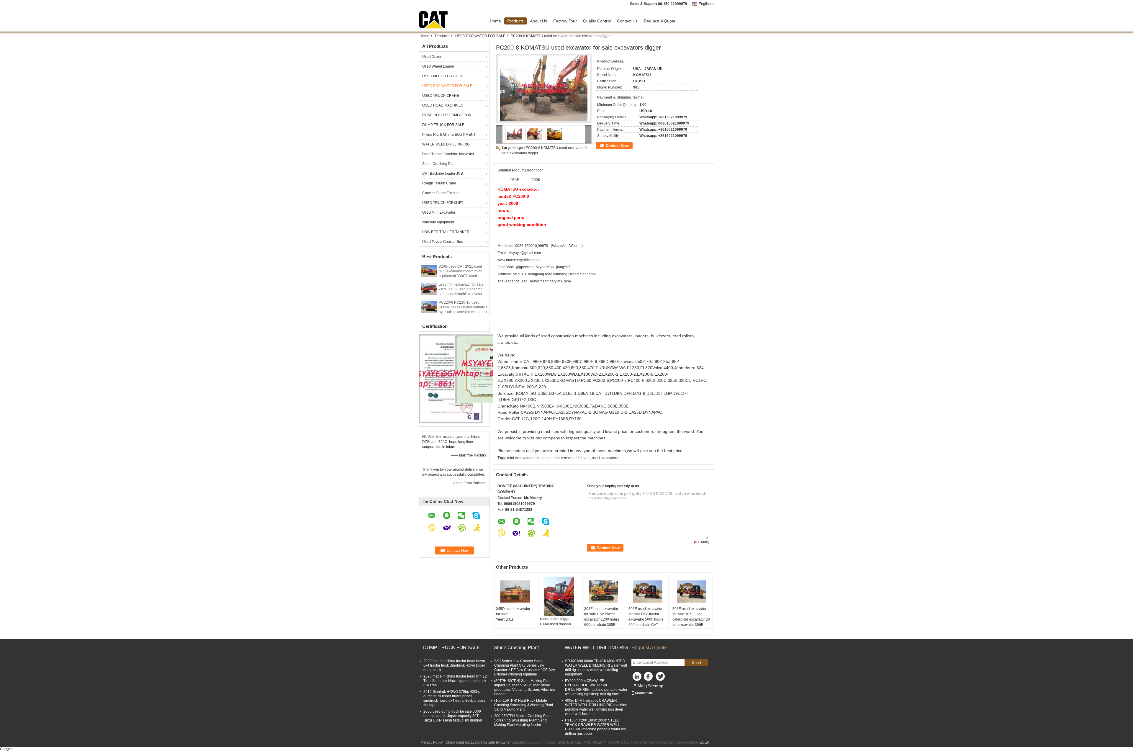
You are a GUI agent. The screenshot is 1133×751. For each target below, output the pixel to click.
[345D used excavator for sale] (515, 591)
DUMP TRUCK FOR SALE (443, 125)
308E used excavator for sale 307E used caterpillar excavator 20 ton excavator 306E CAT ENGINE (691, 619)
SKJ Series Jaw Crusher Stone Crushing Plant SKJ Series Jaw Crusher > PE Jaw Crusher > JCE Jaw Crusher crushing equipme (524, 667)
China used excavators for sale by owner (478, 742)
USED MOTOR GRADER (442, 76)
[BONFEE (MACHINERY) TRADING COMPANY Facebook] (649, 678)
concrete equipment (438, 222)
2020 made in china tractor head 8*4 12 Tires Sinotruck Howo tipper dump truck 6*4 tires (455, 680)
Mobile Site (644, 693)
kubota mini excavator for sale (566, 458)
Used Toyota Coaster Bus (442, 242)
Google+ (7, 749)
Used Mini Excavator (438, 212)
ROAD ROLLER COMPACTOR (446, 115)
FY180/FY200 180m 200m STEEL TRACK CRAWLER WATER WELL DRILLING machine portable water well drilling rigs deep (596, 727)
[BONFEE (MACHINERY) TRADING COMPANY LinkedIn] (637, 678)
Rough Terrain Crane (439, 183)
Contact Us (627, 21)
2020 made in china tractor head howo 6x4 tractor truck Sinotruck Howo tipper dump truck (454, 665)
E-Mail (639, 685)
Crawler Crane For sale (441, 193)
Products (515, 21)
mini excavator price (523, 458)
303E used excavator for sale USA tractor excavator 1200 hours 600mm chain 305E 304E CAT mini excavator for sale (601, 622)
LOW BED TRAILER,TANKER (445, 232)
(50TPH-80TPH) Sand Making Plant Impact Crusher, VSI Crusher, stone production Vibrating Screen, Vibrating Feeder (524, 687)
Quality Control (597, 21)
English (705, 4)
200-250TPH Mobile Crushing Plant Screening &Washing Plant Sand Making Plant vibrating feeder (522, 720)
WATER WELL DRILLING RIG (446, 144)
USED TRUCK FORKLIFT (442, 203)
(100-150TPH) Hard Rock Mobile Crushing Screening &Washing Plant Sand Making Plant (523, 704)
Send (696, 662)
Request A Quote (659, 21)
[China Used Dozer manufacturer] (435, 20)
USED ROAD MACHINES (442, 105)
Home (495, 21)
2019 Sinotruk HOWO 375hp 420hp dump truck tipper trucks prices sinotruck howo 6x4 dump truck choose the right (454, 698)
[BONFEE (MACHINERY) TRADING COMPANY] (499, 134)
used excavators (605, 458)
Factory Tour (565, 21)
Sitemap (655, 685)
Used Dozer (431, 57)
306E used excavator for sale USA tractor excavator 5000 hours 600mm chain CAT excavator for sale (645, 619)
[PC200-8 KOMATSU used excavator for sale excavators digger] (544, 88)
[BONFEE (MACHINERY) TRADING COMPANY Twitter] (661, 678)
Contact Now (617, 145)
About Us (538, 21)
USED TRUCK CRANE (440, 96)
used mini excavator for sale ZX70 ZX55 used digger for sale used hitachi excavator (461, 289)
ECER (705, 742)
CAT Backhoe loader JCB (442, 173)
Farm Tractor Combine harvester (448, 154)
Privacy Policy (431, 742)
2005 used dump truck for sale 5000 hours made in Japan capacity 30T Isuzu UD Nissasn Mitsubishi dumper (452, 715)
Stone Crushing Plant (439, 164)
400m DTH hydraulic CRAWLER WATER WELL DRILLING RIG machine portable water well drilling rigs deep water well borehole (596, 707)
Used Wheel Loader (438, 66)
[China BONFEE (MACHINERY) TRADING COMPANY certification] (451, 378)
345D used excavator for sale (513, 611)
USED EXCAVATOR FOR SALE (480, 36)
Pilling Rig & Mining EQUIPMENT (449, 134)
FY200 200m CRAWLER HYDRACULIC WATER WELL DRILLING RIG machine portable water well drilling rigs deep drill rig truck (596, 687)
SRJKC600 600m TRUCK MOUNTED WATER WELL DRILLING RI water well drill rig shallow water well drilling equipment (596, 667)
